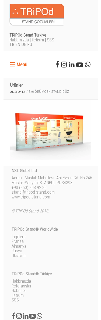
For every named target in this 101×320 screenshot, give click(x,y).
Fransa (18, 241)
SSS (50, 39)
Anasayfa (18, 92)
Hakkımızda (19, 39)
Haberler (19, 290)
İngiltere (19, 236)
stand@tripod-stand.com (33, 192)
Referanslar (22, 286)
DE (23, 44)
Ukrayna (19, 255)
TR (11, 44)
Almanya (19, 246)
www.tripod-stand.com (31, 197)
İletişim (38, 39)
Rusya (17, 250)
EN (17, 44)
